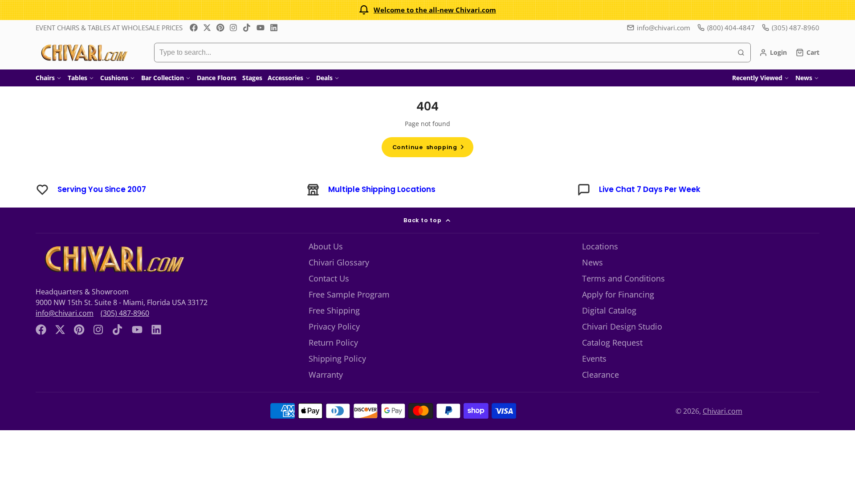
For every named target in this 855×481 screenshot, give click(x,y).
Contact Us (329, 278)
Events (594, 358)
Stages (252, 77)
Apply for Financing (618, 294)
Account (773, 53)
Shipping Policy (337, 358)
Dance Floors (216, 77)
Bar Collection (162, 77)
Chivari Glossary (339, 262)
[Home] (83, 52)
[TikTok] (247, 28)
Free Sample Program (349, 294)
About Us (326, 246)
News (803, 77)
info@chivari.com (663, 27)
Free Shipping (334, 310)
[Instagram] (234, 28)
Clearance (600, 374)
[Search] (741, 52)
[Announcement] (427, 10)
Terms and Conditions (623, 278)
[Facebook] (194, 28)
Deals (324, 77)
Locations (600, 246)
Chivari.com (722, 411)
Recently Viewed (757, 77)
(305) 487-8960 (125, 313)
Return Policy (333, 342)
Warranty (326, 374)
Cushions (114, 77)
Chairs (45, 77)
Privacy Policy (334, 326)
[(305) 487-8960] (790, 28)
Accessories (285, 77)
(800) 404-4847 (731, 27)
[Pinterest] (220, 28)
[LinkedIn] (274, 28)
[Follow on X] (207, 28)
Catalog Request (612, 342)
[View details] (113, 259)
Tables (77, 77)
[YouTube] (260, 28)
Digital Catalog (609, 310)
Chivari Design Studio (622, 326)
